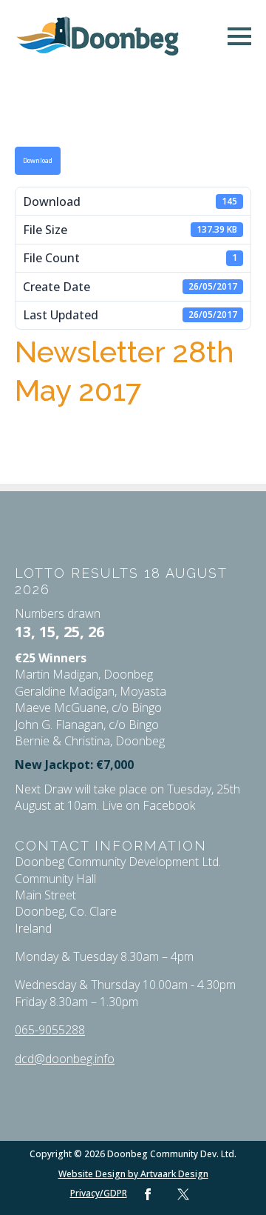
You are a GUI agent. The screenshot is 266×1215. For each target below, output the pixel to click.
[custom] (183, 1194)
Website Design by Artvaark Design (133, 1174)
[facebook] (147, 1194)
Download (37, 160)
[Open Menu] (239, 36)
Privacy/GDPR (98, 1193)
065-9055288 (50, 1030)
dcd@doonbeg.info (65, 1059)
